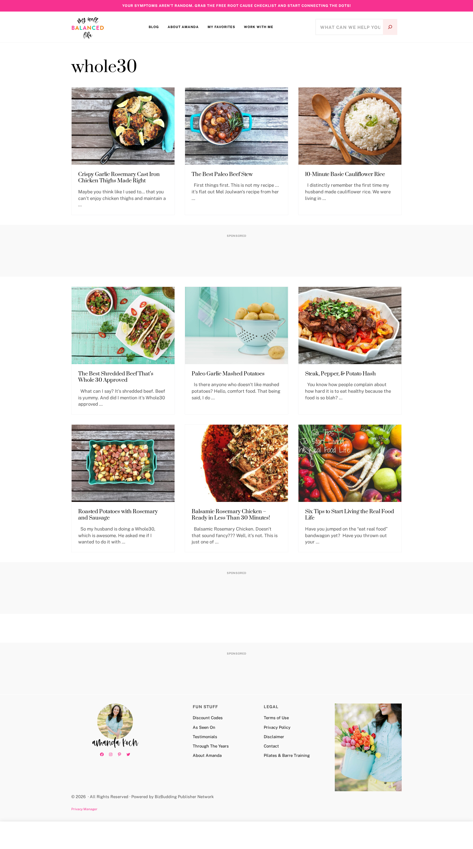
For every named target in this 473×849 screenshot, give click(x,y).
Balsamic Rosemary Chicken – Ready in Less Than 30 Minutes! (231, 515)
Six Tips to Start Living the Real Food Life (349, 515)
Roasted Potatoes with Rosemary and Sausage (118, 515)
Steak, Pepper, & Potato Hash (340, 374)
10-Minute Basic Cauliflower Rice (345, 174)
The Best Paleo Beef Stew (222, 174)
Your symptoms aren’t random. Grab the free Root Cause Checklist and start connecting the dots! (236, 6)
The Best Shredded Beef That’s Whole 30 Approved (115, 377)
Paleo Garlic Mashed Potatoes (228, 374)
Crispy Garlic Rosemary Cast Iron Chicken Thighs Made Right (119, 177)
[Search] (390, 27)
